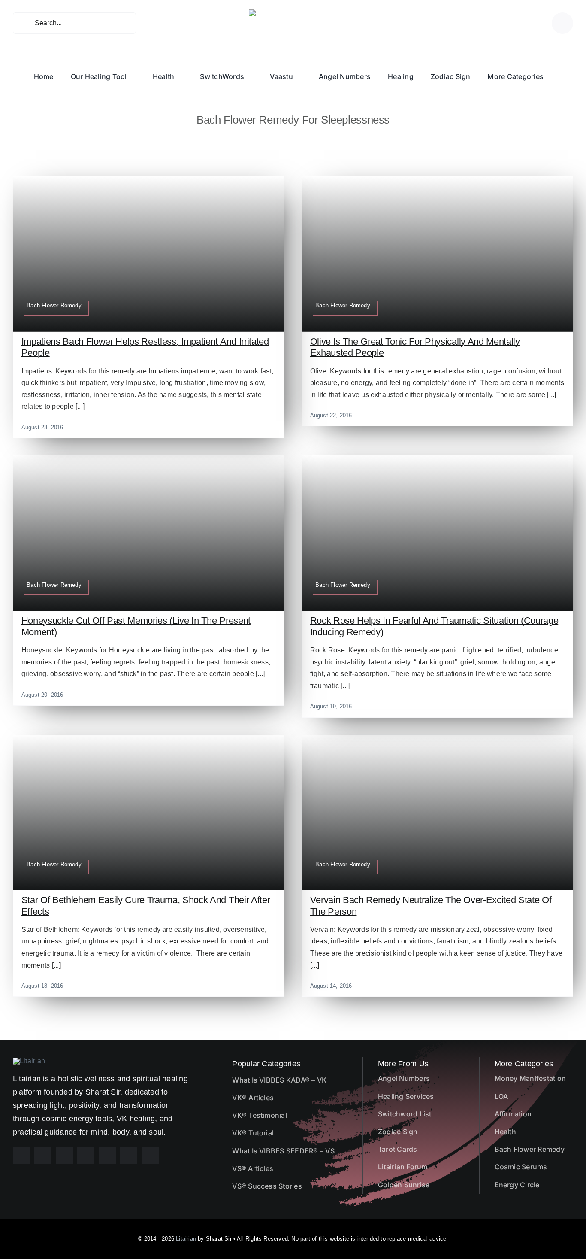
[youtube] (85, 1155)
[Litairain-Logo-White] (29, 1061)
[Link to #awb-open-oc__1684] (562, 23)
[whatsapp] (107, 1155)
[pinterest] (64, 1155)
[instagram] (42, 1155)
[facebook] (21, 1155)
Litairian (186, 1238)
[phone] (150, 1155)
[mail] (128, 1155)
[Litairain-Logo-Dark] (293, 11)
